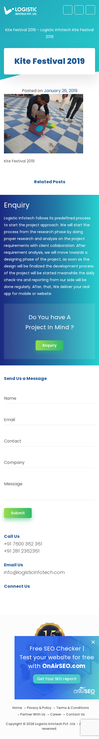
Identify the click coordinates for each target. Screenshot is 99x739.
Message (13, 484)
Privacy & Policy (39, 707)
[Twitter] (15, 595)
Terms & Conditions (72, 707)
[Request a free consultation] (67, 10)
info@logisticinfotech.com (34, 572)
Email (9, 420)
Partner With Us (32, 714)
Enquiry (49, 345)
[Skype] (40, 595)
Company (14, 462)
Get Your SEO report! (57, 678)
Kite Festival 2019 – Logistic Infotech (38, 29)
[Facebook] (9, 595)
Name (10, 398)
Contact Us (75, 714)
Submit (18, 513)
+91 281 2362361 (22, 551)
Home (17, 707)
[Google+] (24, 595)
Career (55, 714)
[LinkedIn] (33, 595)
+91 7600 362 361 (23, 543)
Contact (12, 441)
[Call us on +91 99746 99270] (79, 10)
